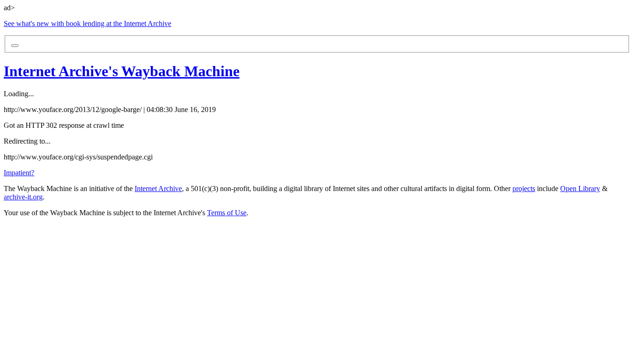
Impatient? (19, 173)
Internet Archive (158, 188)
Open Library (580, 188)
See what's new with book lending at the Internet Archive (87, 23)
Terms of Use (226, 213)
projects (523, 188)
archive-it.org (23, 197)
